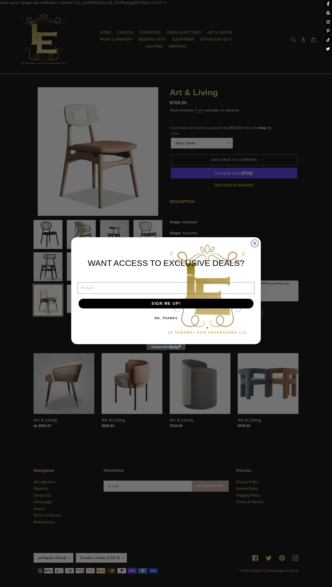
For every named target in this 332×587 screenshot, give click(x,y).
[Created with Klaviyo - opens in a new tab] (166, 347)
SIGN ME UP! (166, 303)
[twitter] (328, 49)
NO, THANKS (166, 318)
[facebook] (328, 4)
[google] (328, 13)
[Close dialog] (254, 243)
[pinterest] (328, 31)
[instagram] (328, 22)
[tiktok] (328, 40)
